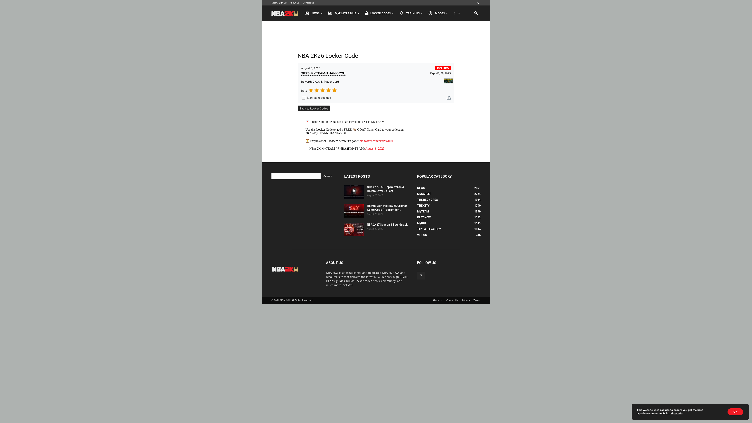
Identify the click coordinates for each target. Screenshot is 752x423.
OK (735, 412)
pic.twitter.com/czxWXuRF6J (378, 141)
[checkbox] (316, 97)
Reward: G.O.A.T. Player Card (320, 81)
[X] (478, 2)
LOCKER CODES (380, 13)
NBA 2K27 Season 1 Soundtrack (387, 224)
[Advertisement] (376, 37)
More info (676, 413)
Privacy (466, 300)
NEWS (316, 13)
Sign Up (283, 2)
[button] (476, 13)
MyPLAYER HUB (345, 13)
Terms (477, 300)
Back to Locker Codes (314, 108)
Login (274, 2)
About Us (294, 2)
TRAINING (413, 13)
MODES (440, 13)
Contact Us (308, 2)
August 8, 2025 (374, 148)
